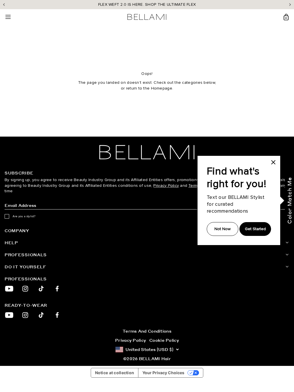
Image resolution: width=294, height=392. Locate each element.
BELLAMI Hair (155, 358)
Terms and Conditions (147, 330)
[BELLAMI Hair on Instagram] (25, 288)
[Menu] (8, 17)
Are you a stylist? (24, 216)
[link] (273, 162)
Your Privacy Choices (163, 372)
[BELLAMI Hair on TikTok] (41, 288)
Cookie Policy (164, 340)
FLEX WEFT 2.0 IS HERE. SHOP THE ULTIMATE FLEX (147, 4)
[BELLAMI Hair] (147, 152)
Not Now (222, 228)
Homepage (161, 88)
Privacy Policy (166, 185)
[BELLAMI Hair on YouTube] (9, 288)
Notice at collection (114, 372)
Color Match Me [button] (289, 200)
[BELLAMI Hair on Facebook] (57, 288)
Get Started (255, 228)
